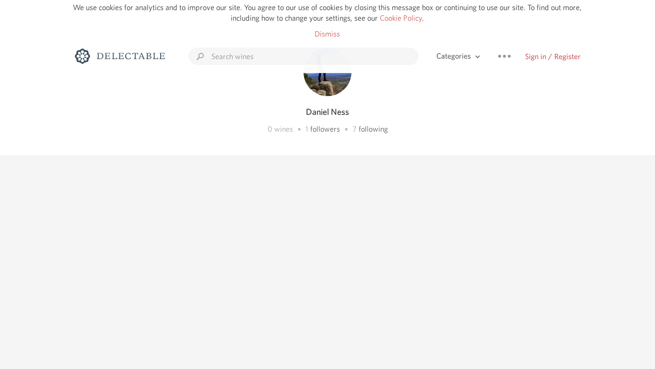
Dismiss (327, 33)
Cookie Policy (401, 18)
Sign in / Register (553, 56)
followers (325, 129)
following (373, 129)
